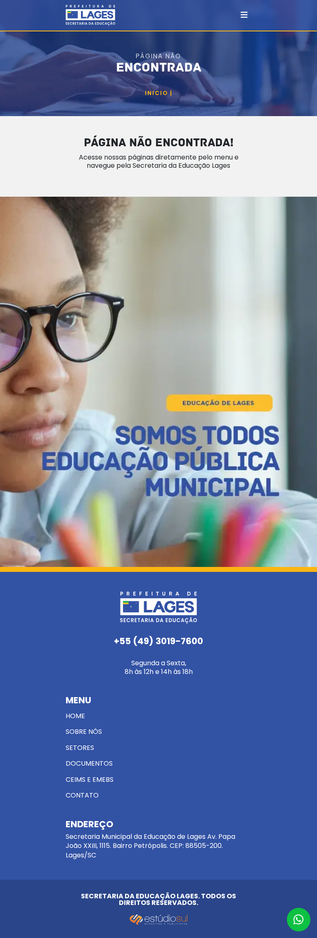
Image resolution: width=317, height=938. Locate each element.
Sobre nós (84, 731)
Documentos (89, 763)
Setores (80, 747)
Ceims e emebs (90, 779)
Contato (82, 795)
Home (75, 716)
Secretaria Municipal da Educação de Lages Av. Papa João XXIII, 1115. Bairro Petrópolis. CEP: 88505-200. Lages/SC (150, 839)
